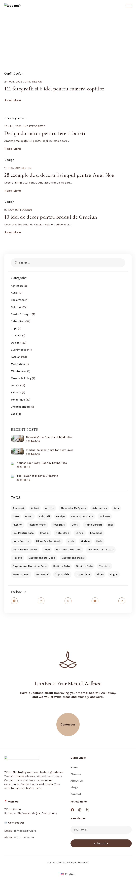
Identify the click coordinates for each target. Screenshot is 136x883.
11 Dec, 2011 (12, 167)
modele (85, 541)
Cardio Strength (21, 314)
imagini (44, 533)
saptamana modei (73, 557)
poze (47, 549)
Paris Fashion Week (25, 549)
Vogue (114, 574)
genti (74, 524)
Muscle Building (21, 378)
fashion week (37, 524)
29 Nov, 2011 (12, 209)
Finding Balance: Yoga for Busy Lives (49, 450)
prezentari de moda (68, 549)
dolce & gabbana (82, 516)
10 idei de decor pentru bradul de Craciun (50, 217)
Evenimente (18, 349)
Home (74, 767)
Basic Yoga (18, 299)
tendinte (104, 566)
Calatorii (16, 307)
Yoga (14, 413)
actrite (49, 508)
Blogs (74, 787)
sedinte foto (84, 566)
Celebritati (18, 321)
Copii (8, 73)
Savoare (16, 392)
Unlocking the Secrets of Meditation (49, 437)
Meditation (18, 364)
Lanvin (79, 533)
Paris (99, 541)
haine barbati (93, 524)
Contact (75, 794)
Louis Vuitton (21, 541)
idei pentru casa (23, 533)
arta (116, 508)
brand (29, 516)
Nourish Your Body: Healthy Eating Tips (42, 462)
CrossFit (16, 335)
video (99, 574)
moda (71, 541)
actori (35, 508)
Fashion (15, 356)
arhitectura (99, 508)
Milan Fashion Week (48, 541)
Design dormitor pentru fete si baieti (44, 133)
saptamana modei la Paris (30, 566)
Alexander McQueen (73, 508)
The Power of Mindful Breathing (37, 475)
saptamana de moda (42, 557)
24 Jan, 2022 (13, 81)
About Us (76, 780)
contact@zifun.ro (24, 830)
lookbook (96, 533)
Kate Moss (62, 533)
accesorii (19, 508)
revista (17, 557)
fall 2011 (105, 516)
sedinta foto (61, 566)
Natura (15, 385)
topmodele (83, 574)
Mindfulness (18, 371)
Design (18, 73)
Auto (14, 292)
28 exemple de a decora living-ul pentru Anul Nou (59, 175)
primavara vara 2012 (101, 549)
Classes (75, 774)
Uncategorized (15, 118)
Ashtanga (17, 285)
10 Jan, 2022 (13, 126)
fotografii (59, 524)
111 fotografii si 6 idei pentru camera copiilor (54, 88)
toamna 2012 (21, 574)
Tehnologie (18, 399)
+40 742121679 (24, 837)
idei (110, 524)
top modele (62, 574)
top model (42, 574)
